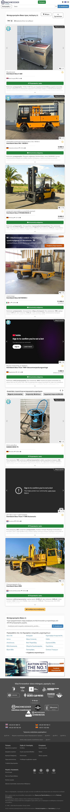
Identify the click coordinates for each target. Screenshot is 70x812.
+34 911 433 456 (44, 728)
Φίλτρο (46, 14)
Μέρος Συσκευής (31, 639)
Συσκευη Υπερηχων (52, 650)
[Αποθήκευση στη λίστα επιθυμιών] (62, 72)
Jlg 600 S (55, 735)
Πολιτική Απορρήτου (41, 808)
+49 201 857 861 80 (15, 728)
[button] (68, 2)
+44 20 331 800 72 (14, 725)
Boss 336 (9, 636)
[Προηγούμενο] (7, 48)
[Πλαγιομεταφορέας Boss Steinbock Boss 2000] (35, 560)
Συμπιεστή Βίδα (50, 643)
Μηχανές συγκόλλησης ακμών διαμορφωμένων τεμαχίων (27, 735)
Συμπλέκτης (49, 646)
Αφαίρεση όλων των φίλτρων (24, 21)
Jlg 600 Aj (63, 735)
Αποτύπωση (10, 643)
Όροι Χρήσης (51, 808)
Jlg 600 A (47, 735)
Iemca (8, 639)
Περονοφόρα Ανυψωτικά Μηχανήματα (57, 636)
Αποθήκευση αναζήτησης (35, 609)
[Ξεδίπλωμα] (35, 92)
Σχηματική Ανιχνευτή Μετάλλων (54, 394)
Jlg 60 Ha (6, 735)
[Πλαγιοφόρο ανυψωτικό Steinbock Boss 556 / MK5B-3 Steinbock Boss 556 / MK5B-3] (35, 117)
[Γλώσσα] (65, 2)
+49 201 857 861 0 (44, 725)
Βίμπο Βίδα (10, 650)
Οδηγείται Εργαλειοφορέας (34, 646)
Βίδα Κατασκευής (12, 646)
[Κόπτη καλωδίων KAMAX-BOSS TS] (35, 421)
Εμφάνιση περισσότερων (35, 653)
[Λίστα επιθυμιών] (63, 2)
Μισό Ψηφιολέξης (31, 643)
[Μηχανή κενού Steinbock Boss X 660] (35, 48)
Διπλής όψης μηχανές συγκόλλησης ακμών (31, 739)
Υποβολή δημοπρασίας (54, 246)
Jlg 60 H (48, 739)
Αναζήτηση (64, 6)
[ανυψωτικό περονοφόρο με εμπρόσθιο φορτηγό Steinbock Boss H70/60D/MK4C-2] (35, 187)
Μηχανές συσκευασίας (15, 394)
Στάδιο (48, 639)
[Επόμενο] (63, 48)
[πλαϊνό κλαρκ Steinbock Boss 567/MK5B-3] (35, 272)
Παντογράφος (30, 650)
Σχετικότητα (58, 16)
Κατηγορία (29, 636)
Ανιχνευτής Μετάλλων (33, 394)
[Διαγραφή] (56, 6)
